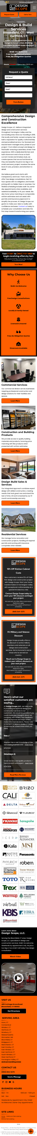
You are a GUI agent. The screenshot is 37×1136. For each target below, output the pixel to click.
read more (29, 745)
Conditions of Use (31, 1127)
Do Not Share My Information (17, 1127)
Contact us (22, 206)
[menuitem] (4, 1116)
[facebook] (2, 1082)
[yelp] (13, 1082)
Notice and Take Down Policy (11, 1129)
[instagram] (6, 1082)
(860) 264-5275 (8, 1072)
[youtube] (9, 1082)
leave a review (20, 724)
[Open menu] (34, 7)
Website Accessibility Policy (26, 1129)
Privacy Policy (4, 1127)
